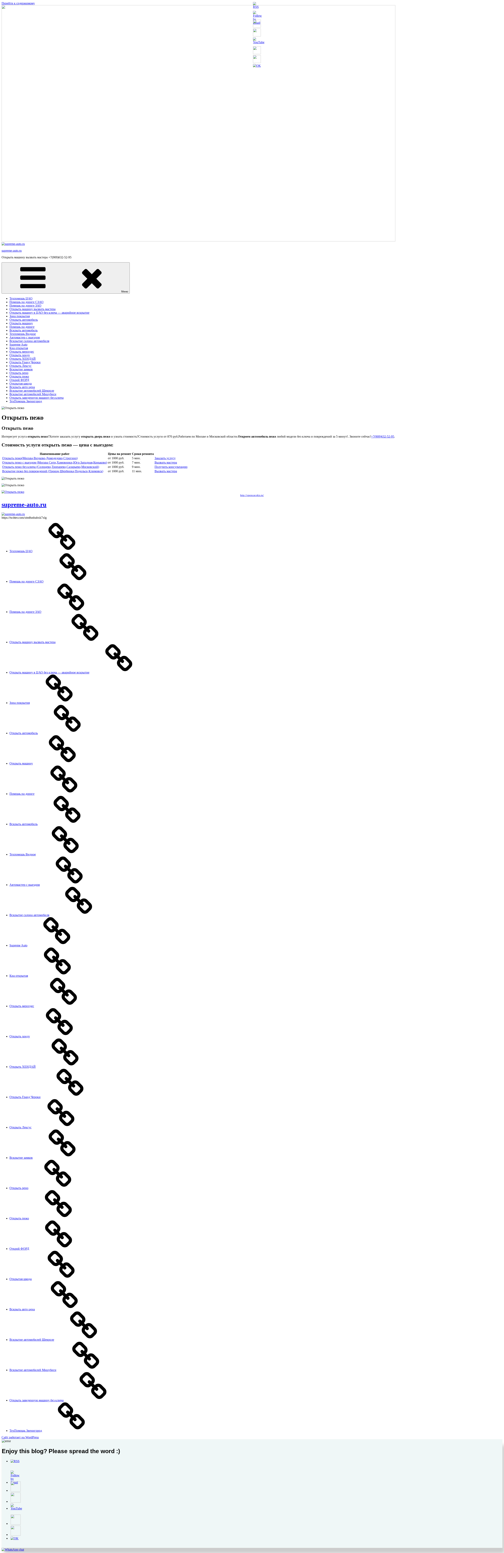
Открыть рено (18, 373)
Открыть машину (21, 323)
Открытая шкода (20, 383)
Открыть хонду (19, 355)
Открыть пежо (19, 376)
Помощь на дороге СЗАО (26, 302)
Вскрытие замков (21, 369)
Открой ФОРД (19, 380)
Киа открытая (18, 348)
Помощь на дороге (21, 326)
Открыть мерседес (21, 351)
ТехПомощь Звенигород (25, 401)
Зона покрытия (19, 316)
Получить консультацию (171, 466)
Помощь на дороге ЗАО (25, 305)
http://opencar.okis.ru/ (252, 495)
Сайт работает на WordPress (20, 1437)
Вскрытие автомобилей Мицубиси (32, 394)
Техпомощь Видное (22, 334)
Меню (124, 291)
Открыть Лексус (20, 365)
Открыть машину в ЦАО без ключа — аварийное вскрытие (49, 312)
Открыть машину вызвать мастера (32, 309)
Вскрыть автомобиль (23, 330)
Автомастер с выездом (24, 337)
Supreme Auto (18, 344)
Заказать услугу (165, 458)
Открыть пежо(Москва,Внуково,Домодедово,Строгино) (40, 458)
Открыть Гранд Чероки (25, 362)
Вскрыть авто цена (22, 387)
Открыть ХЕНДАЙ (22, 358)
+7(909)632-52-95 (382, 436)
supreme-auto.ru (12, 250)
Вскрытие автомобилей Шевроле (31, 390)
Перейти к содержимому (18, 3)
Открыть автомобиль (23, 319)
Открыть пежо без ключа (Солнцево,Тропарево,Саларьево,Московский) (50, 466)
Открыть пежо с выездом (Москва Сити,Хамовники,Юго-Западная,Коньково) (54, 462)
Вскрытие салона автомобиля (29, 341)
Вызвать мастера (166, 462)
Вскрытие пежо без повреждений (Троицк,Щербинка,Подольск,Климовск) (52, 471)
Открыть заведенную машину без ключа (36, 397)
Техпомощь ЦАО (20, 298)
